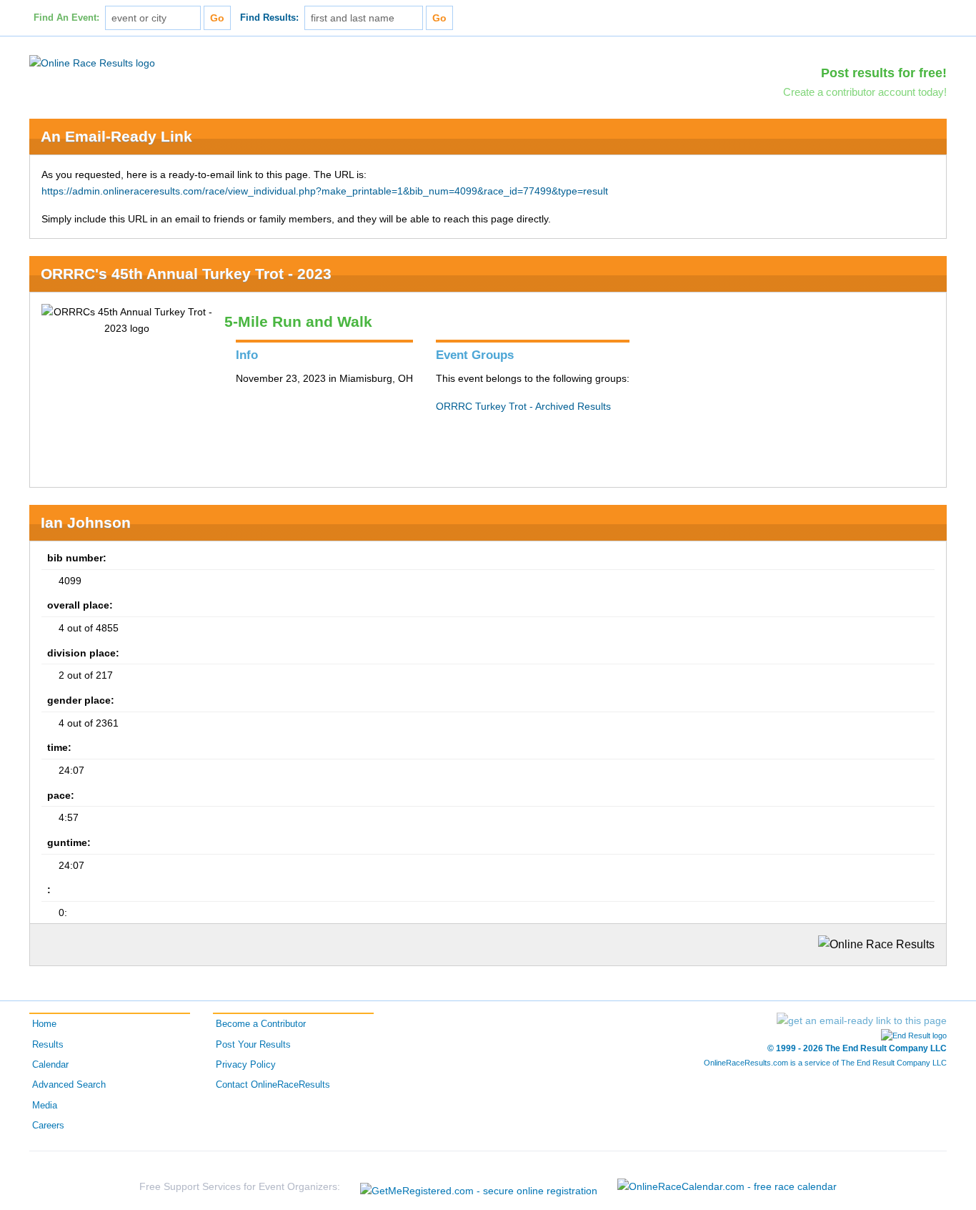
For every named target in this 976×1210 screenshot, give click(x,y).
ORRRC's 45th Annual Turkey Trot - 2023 (186, 273)
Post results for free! (884, 73)
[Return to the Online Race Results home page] (92, 62)
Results (48, 1045)
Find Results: (269, 18)
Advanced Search (69, 1085)
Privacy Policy (246, 1065)
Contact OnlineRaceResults (273, 1085)
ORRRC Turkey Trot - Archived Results (523, 406)
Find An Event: (66, 18)
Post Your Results (253, 1045)
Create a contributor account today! (865, 92)
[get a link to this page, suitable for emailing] (862, 1020)
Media (44, 1106)
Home (44, 1024)
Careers (48, 1126)
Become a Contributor (261, 1024)
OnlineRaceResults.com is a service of (825, 1062)
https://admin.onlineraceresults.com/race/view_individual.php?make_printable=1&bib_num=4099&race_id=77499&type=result (324, 191)
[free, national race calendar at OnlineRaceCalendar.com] (727, 1186)
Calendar (50, 1065)
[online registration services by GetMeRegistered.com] (478, 1186)
